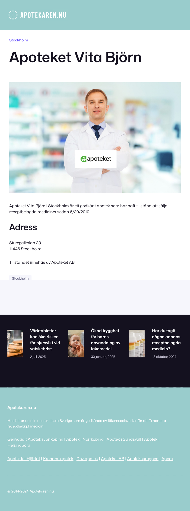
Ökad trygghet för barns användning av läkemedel (105, 339)
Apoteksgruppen (142, 458)
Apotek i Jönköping (45, 439)
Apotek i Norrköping (85, 439)
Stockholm (18, 40)
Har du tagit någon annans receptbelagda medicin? (166, 339)
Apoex (167, 458)
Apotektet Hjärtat (23, 458)
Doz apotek (87, 458)
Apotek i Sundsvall (124, 439)
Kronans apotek (58, 458)
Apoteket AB (112, 458)
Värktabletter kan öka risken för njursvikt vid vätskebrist (45, 339)
